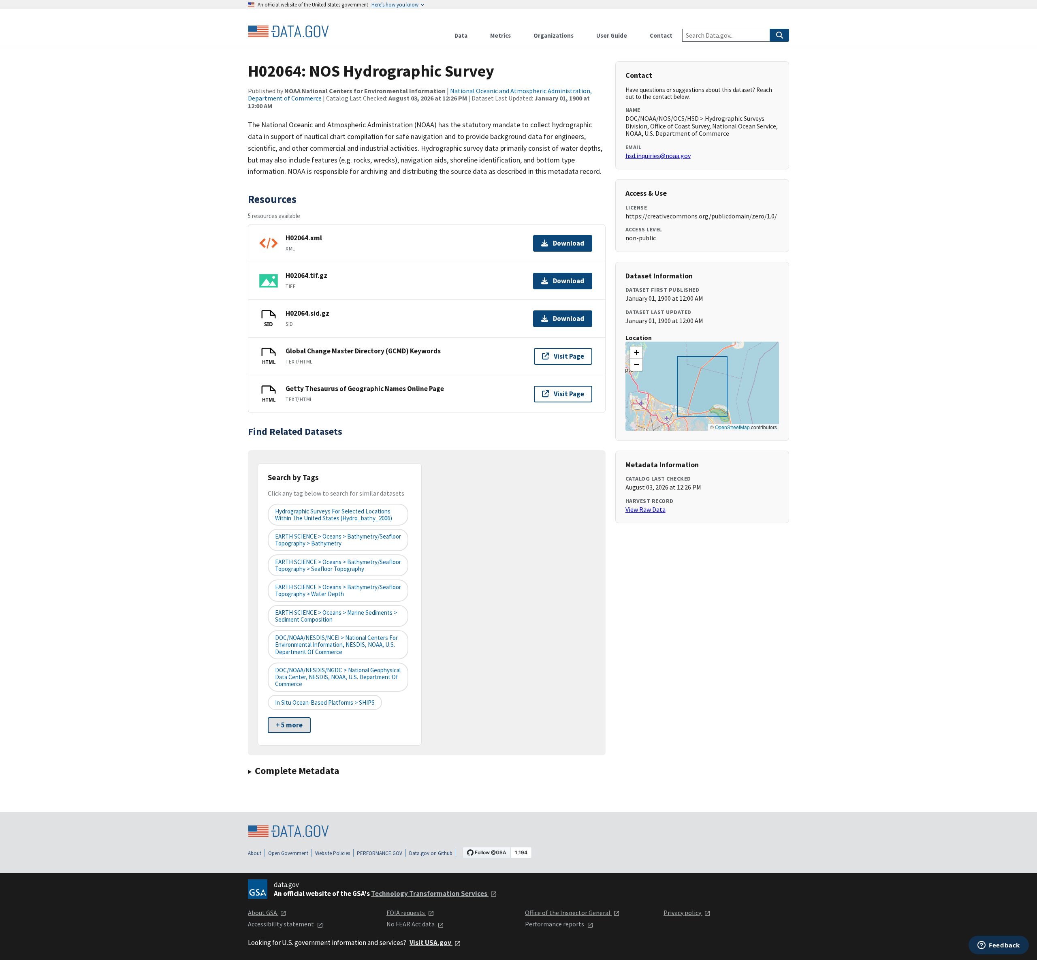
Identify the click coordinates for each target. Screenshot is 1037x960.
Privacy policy (683, 913)
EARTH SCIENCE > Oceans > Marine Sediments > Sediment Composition (336, 616)
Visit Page (569, 356)
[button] (636, 352)
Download (568, 243)
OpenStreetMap (732, 426)
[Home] (288, 31)
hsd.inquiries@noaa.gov (658, 156)
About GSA (263, 913)
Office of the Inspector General (568, 913)
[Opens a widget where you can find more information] (999, 946)
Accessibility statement (281, 924)
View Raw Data (645, 509)
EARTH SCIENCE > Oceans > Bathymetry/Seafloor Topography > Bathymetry (338, 539)
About (254, 853)
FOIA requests (406, 913)
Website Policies (332, 853)
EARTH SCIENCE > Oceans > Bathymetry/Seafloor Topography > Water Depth (338, 590)
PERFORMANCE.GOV (379, 853)
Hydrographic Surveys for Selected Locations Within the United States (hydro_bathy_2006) (333, 514)
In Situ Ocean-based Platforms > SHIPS (325, 702)
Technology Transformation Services (430, 893)
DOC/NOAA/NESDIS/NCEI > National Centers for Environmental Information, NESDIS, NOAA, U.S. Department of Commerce (336, 645)
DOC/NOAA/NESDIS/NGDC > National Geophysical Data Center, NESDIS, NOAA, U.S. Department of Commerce (338, 677)
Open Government (288, 853)
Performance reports (555, 924)
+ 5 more (289, 725)
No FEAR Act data (411, 924)
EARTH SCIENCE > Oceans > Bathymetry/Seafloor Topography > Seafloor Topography (338, 565)
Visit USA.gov (431, 942)
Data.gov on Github (430, 853)
